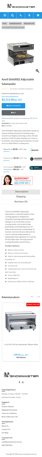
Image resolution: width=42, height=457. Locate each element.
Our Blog (5, 433)
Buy (14, 113)
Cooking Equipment (15, 23)
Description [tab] (21, 191)
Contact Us (6, 429)
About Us (5, 426)
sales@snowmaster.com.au (12, 442)
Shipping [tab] (21, 196)
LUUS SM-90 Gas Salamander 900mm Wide (21, 344)
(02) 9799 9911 (7, 445)
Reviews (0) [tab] (21, 201)
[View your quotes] (38, 16)
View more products (11, 118)
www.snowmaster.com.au (28, 454)
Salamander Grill (29, 23)
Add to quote (14, 106)
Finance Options (8, 406)
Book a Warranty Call (10, 417)
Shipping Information (9, 410)
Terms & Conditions (9, 413)
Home (4, 23)
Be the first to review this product (21, 89)
